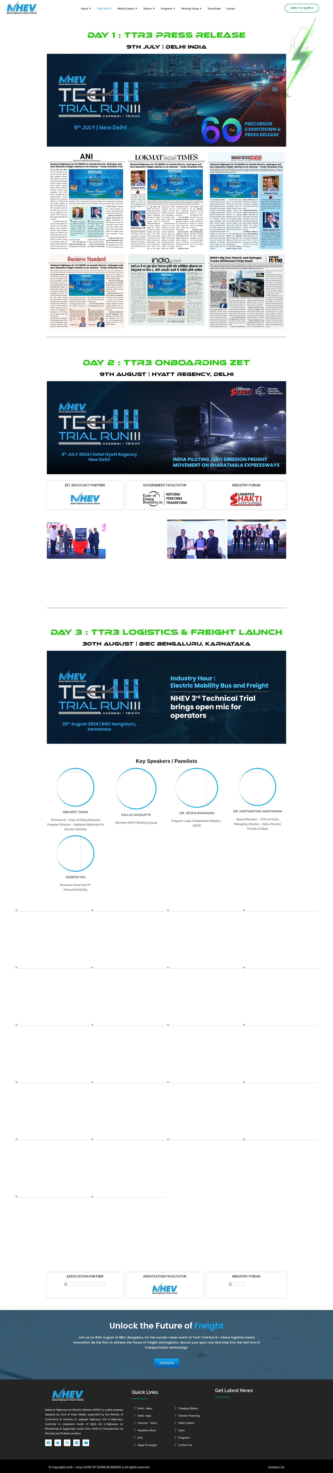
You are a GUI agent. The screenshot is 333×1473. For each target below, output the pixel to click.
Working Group (190, 8)
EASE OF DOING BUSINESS (102, 1467)
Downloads (214, 8)
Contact (230, 8)
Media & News (126, 8)
